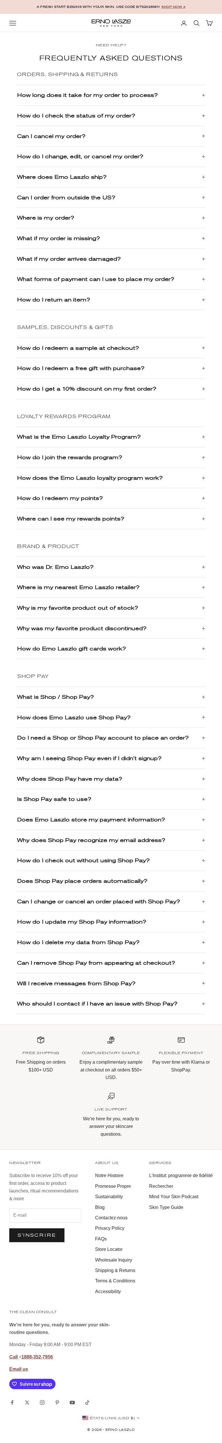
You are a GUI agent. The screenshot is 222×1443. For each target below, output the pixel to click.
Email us (18, 1369)
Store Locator (109, 1249)
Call (14, 1356)
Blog (100, 1207)
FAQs (101, 1238)
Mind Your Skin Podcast (173, 1196)
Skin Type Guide (166, 1207)
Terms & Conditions (115, 1280)
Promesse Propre (113, 1186)
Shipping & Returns (115, 1270)
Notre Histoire (109, 1175)
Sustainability (109, 1196)
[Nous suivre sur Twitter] (27, 1402)
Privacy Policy (109, 1228)
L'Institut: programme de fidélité (181, 1175)
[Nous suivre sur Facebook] (12, 1402)
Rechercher (161, 1186)
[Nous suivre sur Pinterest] (57, 1402)
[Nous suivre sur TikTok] (87, 1402)
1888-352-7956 (37, 1356)
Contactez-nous (111, 1217)
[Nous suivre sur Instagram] (42, 1402)
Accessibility (108, 1291)
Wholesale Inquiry (113, 1260)
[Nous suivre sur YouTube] (72, 1402)
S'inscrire (37, 1235)
